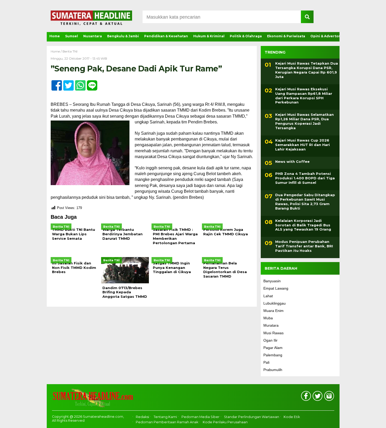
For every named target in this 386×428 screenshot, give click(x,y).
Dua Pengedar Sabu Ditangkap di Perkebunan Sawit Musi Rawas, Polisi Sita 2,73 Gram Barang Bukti (305, 201)
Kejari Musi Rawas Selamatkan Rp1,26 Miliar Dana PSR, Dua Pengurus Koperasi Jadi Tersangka (304, 121)
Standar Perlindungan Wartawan (251, 417)
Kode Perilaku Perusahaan (225, 422)
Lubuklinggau (274, 303)
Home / (56, 51)
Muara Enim (273, 311)
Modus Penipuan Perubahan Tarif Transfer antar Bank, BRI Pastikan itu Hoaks (304, 246)
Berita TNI (69, 51)
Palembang (272, 355)
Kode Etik (292, 417)
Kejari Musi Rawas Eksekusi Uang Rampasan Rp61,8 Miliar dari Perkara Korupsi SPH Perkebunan (303, 96)
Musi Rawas (273, 333)
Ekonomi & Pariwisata (286, 36)
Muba (268, 318)
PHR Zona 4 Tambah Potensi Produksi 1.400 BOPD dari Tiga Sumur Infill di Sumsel (305, 178)
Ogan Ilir (270, 340)
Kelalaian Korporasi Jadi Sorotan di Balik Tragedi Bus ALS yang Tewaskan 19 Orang (303, 225)
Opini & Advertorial (327, 36)
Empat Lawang (275, 288)
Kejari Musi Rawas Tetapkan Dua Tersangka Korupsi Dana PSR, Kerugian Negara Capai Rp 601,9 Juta (306, 70)
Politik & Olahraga (246, 36)
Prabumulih (272, 370)
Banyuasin (272, 281)
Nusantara (92, 36)
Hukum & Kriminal (209, 36)
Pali (266, 362)
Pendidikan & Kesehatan (166, 36)
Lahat (268, 296)
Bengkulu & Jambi (123, 36)
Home (54, 36)
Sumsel (71, 36)
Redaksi (142, 417)
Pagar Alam (273, 348)
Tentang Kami (165, 417)
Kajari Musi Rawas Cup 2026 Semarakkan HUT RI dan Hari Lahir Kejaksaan (302, 144)
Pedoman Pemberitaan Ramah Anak (167, 422)
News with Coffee (292, 161)
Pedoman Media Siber (200, 417)
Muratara (271, 325)
